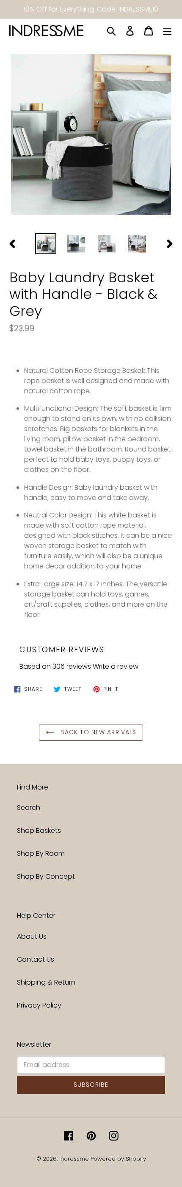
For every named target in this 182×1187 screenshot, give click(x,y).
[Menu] (167, 30)
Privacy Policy (39, 1005)
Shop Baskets (39, 830)
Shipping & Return (46, 982)
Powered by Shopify (118, 1159)
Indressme (74, 1159)
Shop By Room (41, 853)
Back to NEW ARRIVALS (97, 732)
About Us (32, 936)
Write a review (115, 666)
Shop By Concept (46, 876)
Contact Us (35, 959)
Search (28, 807)
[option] (45, 243)
